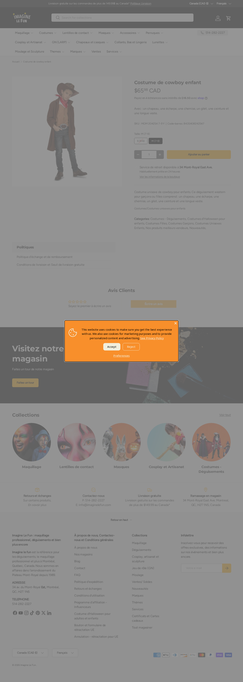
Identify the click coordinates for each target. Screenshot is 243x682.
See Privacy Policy (152, 338)
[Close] (176, 323)
